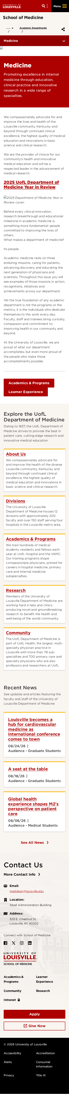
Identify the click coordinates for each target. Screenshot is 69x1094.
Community (12, 991)
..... (9, 27)
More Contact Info (20, 874)
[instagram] (22, 943)
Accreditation (45, 1053)
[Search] (45, 6)
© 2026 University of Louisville (25, 1044)
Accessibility (12, 1053)
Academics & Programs (28, 383)
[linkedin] (30, 943)
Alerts (8, 1062)
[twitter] (13, 943)
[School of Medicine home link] (20, 958)
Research (43, 991)
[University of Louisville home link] (12, 6)
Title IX (41, 1075)
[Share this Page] (62, 29)
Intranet (10, 1000)
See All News (33, 843)
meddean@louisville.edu (27, 891)
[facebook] (5, 943)
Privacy (9, 1075)
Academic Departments (33, 28)
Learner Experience (25, 392)
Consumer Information (44, 1064)
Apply (34, 1014)
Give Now (37, 1026)
